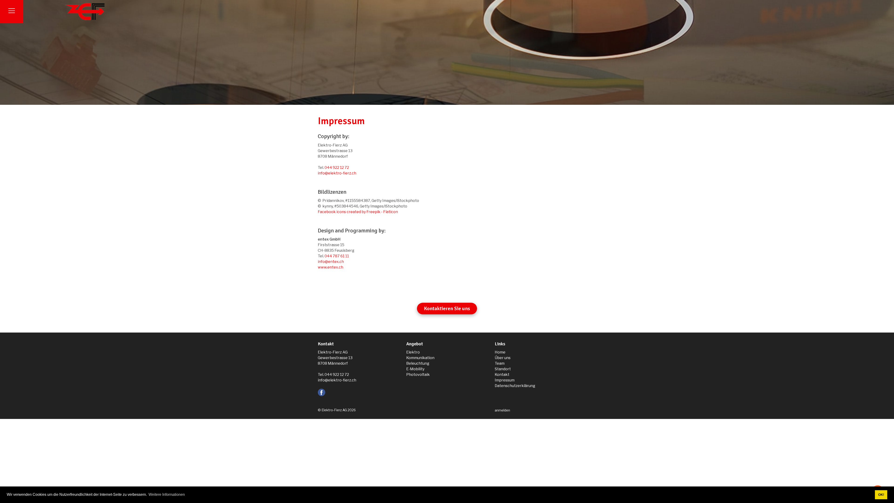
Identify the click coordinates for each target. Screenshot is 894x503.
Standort (503, 369)
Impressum (505, 380)
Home (500, 352)
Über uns (503, 358)
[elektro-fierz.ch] (85, 11)
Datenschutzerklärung (515, 386)
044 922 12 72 (337, 167)
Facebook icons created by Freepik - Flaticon (358, 212)
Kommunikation (420, 358)
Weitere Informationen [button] (167, 494)
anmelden (502, 410)
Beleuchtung (417, 363)
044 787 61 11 (337, 256)
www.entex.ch (330, 267)
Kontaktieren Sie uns (447, 308)
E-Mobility (415, 369)
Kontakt (502, 374)
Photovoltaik (418, 374)
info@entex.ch (331, 261)
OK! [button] (881, 494)
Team (500, 363)
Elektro (413, 352)
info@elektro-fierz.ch (337, 173)
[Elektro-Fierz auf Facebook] (321, 392)
